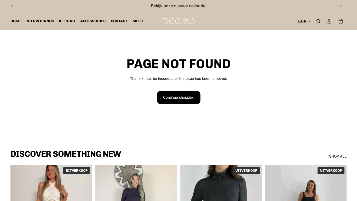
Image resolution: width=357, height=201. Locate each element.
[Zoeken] (318, 21)
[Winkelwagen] (341, 21)
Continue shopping (178, 97)
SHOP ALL (338, 156)
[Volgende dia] (341, 6)
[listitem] (138, 21)
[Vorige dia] (12, 6)
